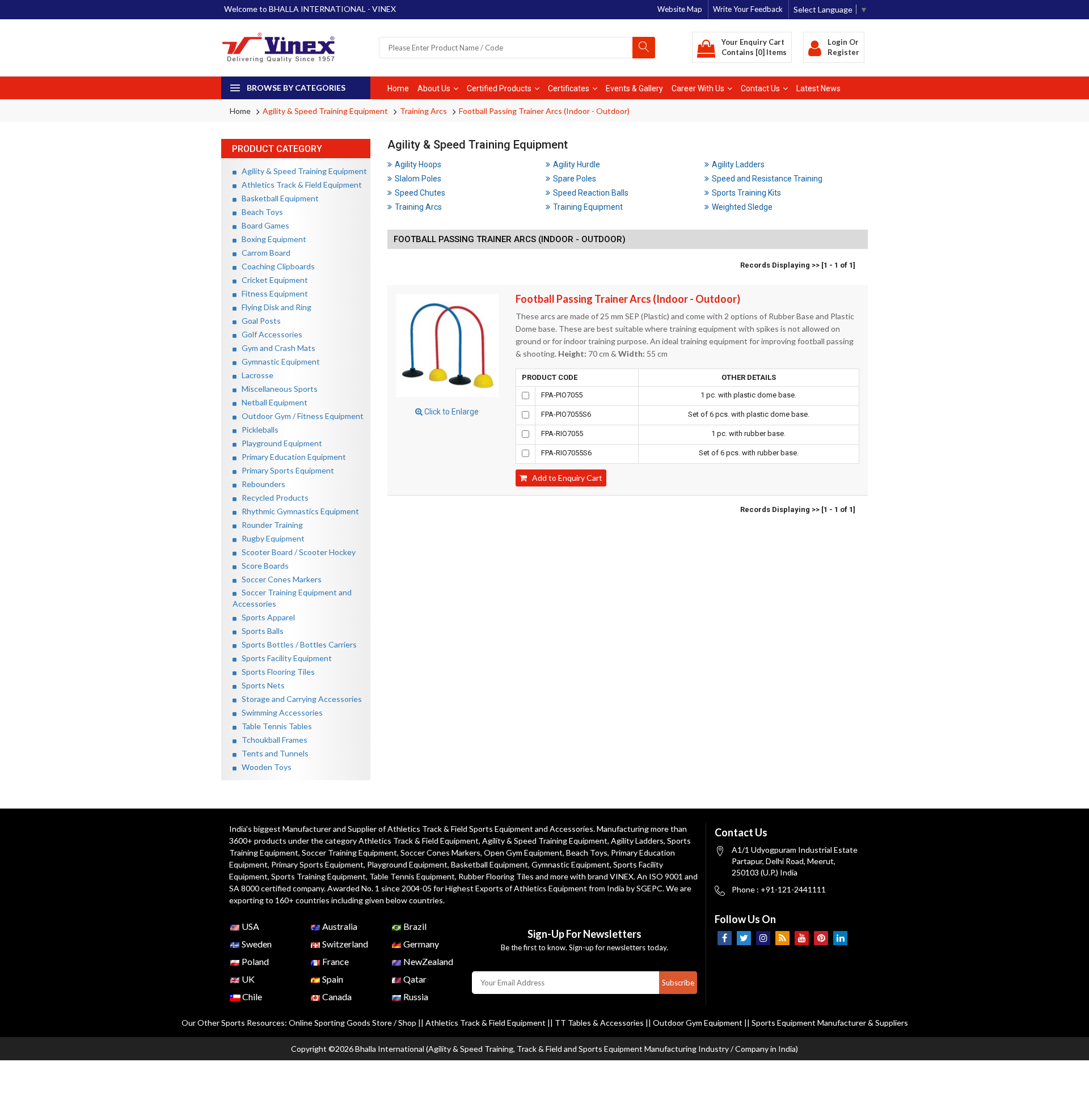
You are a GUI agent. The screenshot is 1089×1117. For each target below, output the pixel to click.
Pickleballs (257, 429)
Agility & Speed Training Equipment (325, 111)
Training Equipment (588, 206)
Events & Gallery (634, 88)
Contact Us (760, 88)
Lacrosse (255, 375)
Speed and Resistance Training (767, 178)
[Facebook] (724, 938)
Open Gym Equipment (523, 852)
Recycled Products (273, 497)
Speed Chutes (420, 192)
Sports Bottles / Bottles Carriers (297, 644)
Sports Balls (260, 631)
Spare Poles (574, 178)
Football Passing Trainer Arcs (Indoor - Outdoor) (544, 111)
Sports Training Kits (746, 192)
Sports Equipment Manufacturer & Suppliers (830, 1022)
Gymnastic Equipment (278, 361)
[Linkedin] (840, 938)
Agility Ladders (738, 164)
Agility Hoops (418, 164)
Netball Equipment (272, 402)
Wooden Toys (264, 767)
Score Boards (263, 565)
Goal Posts (259, 320)
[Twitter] (744, 938)
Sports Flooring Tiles (276, 671)
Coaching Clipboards (276, 266)
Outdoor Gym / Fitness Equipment (300, 416)
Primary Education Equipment (291, 457)
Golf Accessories (269, 334)
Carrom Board (263, 252)
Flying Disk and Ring (274, 307)
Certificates (568, 88)
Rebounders (261, 484)
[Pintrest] (821, 938)
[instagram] (763, 938)
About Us (433, 88)
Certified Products (499, 88)
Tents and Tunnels (273, 753)
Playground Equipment (279, 443)
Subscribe (678, 982)
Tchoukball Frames (272, 739)
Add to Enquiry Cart (564, 478)
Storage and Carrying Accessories (299, 699)
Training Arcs (423, 111)
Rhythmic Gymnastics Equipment (298, 511)
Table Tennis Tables (274, 726)
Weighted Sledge (742, 206)
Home (398, 88)
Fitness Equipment (272, 293)
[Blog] (782, 938)
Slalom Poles (418, 178)
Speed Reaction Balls (590, 192)
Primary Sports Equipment (285, 470)
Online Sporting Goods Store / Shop (353, 1022)
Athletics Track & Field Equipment (299, 184)
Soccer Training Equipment (349, 852)
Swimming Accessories (280, 712)
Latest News (818, 88)
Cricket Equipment (272, 280)
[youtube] (802, 938)
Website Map (679, 9)
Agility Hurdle (576, 164)
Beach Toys (260, 212)
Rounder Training (270, 525)
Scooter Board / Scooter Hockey (296, 552)
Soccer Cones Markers (279, 579)
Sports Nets (261, 685)
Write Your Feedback (748, 9)
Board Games (263, 225)
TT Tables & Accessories (599, 1022)
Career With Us (698, 88)
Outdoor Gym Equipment (697, 1022)
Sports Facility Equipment (284, 658)
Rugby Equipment (271, 538)
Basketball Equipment (278, 198)
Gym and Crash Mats (276, 348)
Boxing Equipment (271, 239)
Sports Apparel (266, 617)
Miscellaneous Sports (277, 389)
